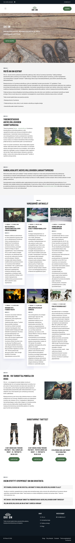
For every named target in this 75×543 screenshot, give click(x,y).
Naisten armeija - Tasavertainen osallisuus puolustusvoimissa (12, 228)
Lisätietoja (14, 459)
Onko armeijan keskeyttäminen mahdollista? (37, 227)
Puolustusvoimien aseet (59, 306)
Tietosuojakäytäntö (65, 538)
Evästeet (56, 538)
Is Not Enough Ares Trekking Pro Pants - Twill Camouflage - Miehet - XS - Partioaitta (14, 450)
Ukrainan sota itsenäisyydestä (10, 308)
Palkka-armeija (45, 523)
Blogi (42, 526)
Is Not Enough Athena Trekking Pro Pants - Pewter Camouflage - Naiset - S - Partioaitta (37, 450)
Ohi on (43, 517)
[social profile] (15, 2)
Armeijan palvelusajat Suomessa (35, 308)
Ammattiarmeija (45, 520)
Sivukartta (68, 540)
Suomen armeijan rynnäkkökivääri (57, 227)
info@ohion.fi (67, 2)
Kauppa (67, 8)
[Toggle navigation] (5, 8)
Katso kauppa (10, 41)
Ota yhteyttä (49, 538)
